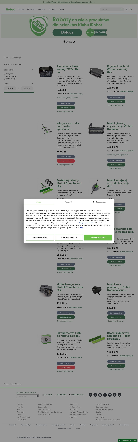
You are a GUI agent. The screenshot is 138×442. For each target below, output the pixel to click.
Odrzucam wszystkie (40, 237)
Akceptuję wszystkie (98, 237)
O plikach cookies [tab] (99, 202)
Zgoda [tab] (38, 202)
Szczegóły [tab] (69, 202)
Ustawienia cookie (67, 237)
